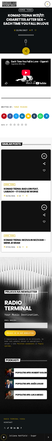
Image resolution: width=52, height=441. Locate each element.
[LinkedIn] (15, 428)
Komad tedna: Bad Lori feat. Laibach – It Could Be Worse (21, 190)
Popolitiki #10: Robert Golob (31, 372)
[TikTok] (8, 428)
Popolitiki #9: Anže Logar (29, 383)
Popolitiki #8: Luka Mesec (29, 394)
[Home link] (9, 4)
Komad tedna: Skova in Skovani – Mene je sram (25, 241)
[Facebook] (21, 428)
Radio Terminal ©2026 (14, 419)
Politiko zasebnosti (25, 344)
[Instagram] (18, 428)
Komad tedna (26, 10)
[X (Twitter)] (5, 428)
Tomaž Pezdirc (21, 107)
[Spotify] (11, 428)
